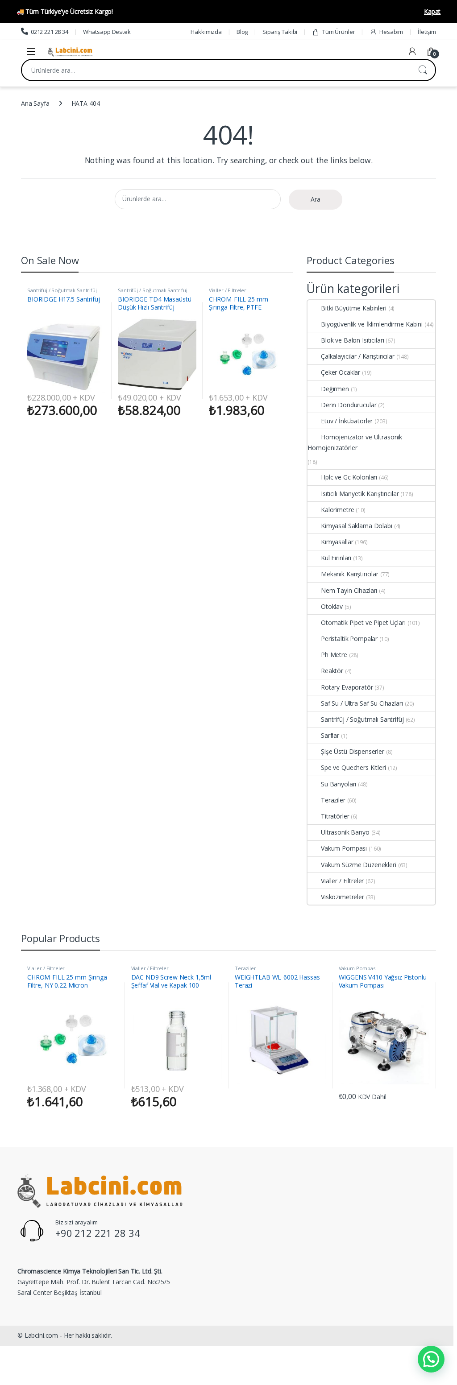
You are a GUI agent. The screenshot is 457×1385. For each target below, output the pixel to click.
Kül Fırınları (336, 558)
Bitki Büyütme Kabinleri (353, 308)
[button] (431, 1359)
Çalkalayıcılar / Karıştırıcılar (358, 356)
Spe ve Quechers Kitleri (353, 767)
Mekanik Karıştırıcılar (349, 574)
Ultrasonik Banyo (345, 832)
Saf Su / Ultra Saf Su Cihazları (362, 703)
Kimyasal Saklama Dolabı (356, 525)
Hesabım (391, 32)
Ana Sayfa (35, 103)
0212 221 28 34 (49, 32)
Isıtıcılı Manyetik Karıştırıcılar (360, 493)
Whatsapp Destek (107, 32)
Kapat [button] (432, 11)
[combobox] (216, 70)
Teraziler (333, 800)
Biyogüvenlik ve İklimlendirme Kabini (372, 324)
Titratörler (335, 816)
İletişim (427, 32)
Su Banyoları (338, 784)
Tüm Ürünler (338, 32)
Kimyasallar (337, 541)
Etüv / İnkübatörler (347, 421)
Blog (242, 32)
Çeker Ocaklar (340, 372)
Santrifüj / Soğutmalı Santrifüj (62, 290)
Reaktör (332, 670)
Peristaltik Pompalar (349, 638)
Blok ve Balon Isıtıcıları (352, 340)
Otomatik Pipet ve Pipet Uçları (363, 622)
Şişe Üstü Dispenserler (352, 751)
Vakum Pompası (344, 848)
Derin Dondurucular (348, 405)
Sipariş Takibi (279, 32)
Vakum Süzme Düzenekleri (358, 864)
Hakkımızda (206, 32)
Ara (422, 70)
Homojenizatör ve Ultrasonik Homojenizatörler (354, 442)
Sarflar (330, 735)
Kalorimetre (337, 509)
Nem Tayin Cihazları (349, 590)
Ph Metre (334, 654)
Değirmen (335, 388)
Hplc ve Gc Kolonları (349, 477)
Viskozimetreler (342, 897)
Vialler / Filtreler (227, 290)
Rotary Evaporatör (347, 687)
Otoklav (332, 606)
